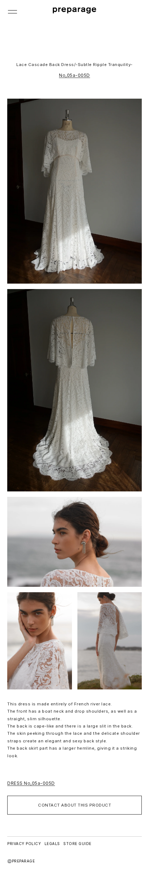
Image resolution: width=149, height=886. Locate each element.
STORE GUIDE (77, 843)
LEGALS (52, 843)
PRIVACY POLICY (24, 843)
